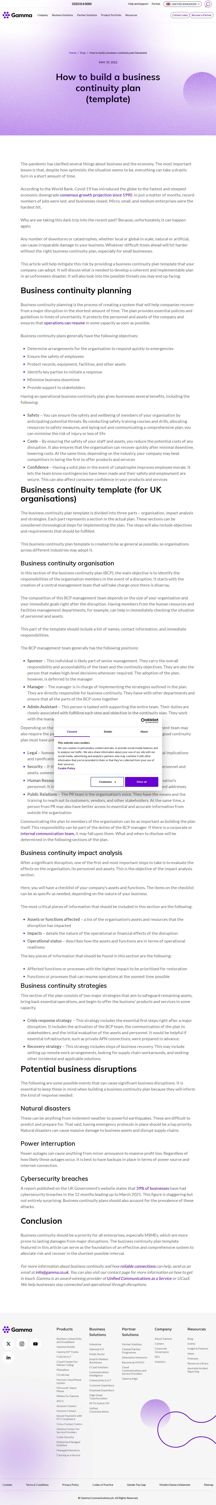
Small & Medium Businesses (98, 1360)
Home (72, 52)
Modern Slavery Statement (174, 1484)
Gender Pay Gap (136, 1484)
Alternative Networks (134, 1357)
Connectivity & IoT (100, 1380)
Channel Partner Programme (131, 1350)
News (190, 1353)
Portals (156, 3)
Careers (159, 1343)
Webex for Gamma (68, 1396)
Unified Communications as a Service (139, 1278)
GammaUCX (96, 1349)
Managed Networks (68, 1450)
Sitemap (208, 1484)
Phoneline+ (63, 1369)
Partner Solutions (87, 15)
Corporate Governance (162, 1350)
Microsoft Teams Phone (67, 1389)
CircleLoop (63, 1374)
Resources (131, 15)
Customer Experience (101, 1385)
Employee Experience (101, 1390)
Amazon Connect (66, 1405)
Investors (160, 1361)
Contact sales (180, 15)
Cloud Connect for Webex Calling (67, 1363)
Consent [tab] (72, 731)
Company (42, 15)
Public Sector (97, 1354)
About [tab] (144, 731)
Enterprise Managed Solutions (68, 1443)
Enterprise (95, 1344)
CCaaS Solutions (98, 1367)
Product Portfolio (111, 15)
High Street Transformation (98, 1396)
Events (191, 1343)
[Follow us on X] (8, 1344)
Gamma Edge (130, 1378)
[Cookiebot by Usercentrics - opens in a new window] (143, 720)
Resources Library (197, 1363)
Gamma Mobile (66, 1346)
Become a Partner (202, 15)
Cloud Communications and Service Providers (134, 1370)
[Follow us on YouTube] (35, 1344)
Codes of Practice (102, 1484)
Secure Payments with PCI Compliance (69, 1417)
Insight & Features (197, 1348)
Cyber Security (65, 1437)
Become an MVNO (133, 1362)
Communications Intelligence (99, 1373)
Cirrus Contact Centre (69, 1424)
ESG (157, 1356)
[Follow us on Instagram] (22, 1344)
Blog (83, 52)
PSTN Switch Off (99, 1403)
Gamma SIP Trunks (68, 1351)
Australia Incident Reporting (197, 1370)
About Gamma (163, 1338)
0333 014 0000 (81, 4)
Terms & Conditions (37, 1484)
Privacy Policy (70, 1484)
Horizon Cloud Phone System (69, 1381)
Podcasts (192, 1358)
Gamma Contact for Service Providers (68, 1430)
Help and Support (138, 3)
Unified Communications (99, 1410)
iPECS (60, 1401)
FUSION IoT (64, 1356)
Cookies (7, 1484)
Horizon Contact (66, 1410)
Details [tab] (108, 731)
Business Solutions (62, 15)
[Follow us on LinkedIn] (8, 1357)
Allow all (142, 781)
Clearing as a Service (68, 1455)
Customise (105, 781)
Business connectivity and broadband (69, 1340)
